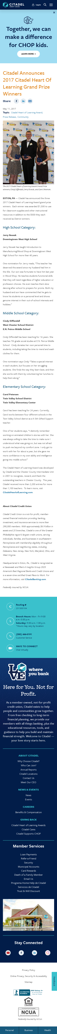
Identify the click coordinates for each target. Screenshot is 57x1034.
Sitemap (28, 982)
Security (28, 862)
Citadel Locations (28, 774)
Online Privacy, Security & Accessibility (28, 976)
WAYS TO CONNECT (27, 646)
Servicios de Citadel (28, 887)
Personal (9, 1030)
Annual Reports (29, 769)
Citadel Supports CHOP (28, 833)
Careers (28, 807)
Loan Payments (28, 854)
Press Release (9, 116)
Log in (38, 5)
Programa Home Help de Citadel (28, 883)
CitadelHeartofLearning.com (18, 492)
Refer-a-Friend (28, 858)
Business (28, 1030)
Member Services (28, 846)
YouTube (8, 953)
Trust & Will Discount (28, 891)
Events (28, 799)
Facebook (16, 101)
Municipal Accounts (28, 866)
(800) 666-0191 (24, 634)
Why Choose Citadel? (28, 761)
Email (30, 101)
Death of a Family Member (28, 875)
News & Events (28, 789)
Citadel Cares (28, 829)
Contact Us (28, 778)
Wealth (47, 1030)
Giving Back (28, 819)
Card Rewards (28, 870)
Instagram (48, 953)
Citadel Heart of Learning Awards (28, 825)
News (28, 795)
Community (23, 116)
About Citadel (29, 755)
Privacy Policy (28, 970)
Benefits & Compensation (28, 812)
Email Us (28, 879)
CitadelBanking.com (35, 579)
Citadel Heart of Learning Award (26, 112)
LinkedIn (23, 101)
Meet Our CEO (28, 782)
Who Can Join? (28, 765)
